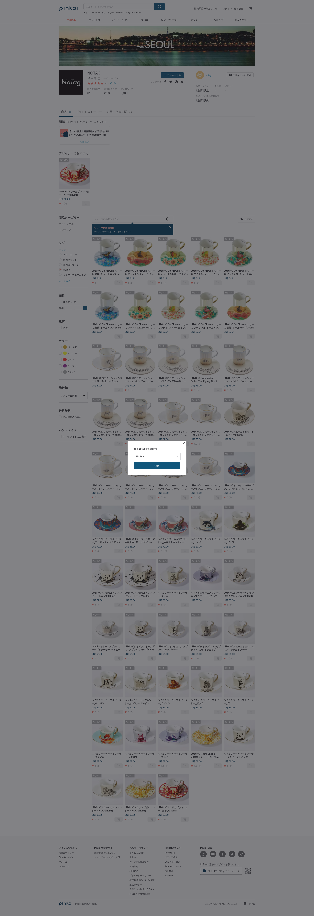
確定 (157, 465)
